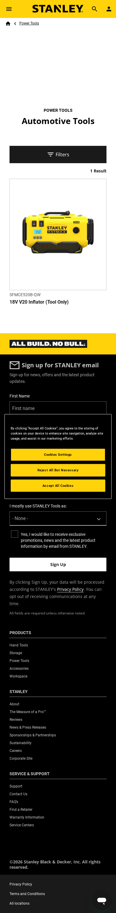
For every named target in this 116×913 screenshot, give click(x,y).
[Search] (94, 9)
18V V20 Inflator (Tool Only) (39, 302)
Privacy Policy (70, 589)
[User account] (109, 9)
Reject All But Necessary (58, 470)
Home (8, 24)
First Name (20, 396)
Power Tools (29, 23)
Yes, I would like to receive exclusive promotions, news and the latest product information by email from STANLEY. (58, 540)
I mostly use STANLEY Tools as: (38, 506)
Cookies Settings (58, 454)
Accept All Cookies (58, 485)
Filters (62, 154)
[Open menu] (9, 9)
